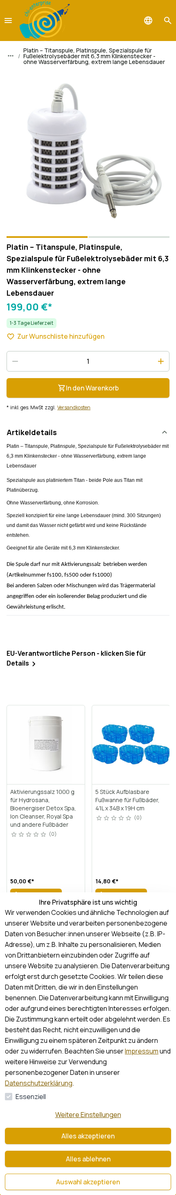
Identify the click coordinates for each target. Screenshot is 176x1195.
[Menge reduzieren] (15, 361)
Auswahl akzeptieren (88, 1181)
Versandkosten (73, 407)
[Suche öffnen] (168, 20)
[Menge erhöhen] (161, 361)
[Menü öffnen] (8, 20)
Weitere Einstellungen (88, 1114)
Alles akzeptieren (88, 1135)
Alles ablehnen (88, 1158)
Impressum (141, 1051)
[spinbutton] (88, 361)
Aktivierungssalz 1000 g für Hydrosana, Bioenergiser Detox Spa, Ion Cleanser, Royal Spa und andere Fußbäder (43, 808)
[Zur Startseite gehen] (45, 20)
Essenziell (31, 1096)
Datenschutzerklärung (38, 1083)
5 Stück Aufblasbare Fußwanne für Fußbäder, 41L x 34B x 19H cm (127, 800)
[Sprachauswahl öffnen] (148, 20)
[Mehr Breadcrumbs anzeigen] (11, 56)
